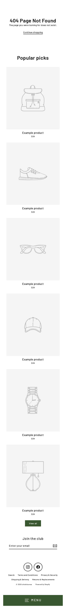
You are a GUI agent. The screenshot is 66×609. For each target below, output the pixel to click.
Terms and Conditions (28, 575)
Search (11, 575)
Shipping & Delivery (20, 579)
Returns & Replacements (43, 579)
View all (33, 523)
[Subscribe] (54, 546)
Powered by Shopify (43, 584)
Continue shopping (33, 32)
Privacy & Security (49, 575)
